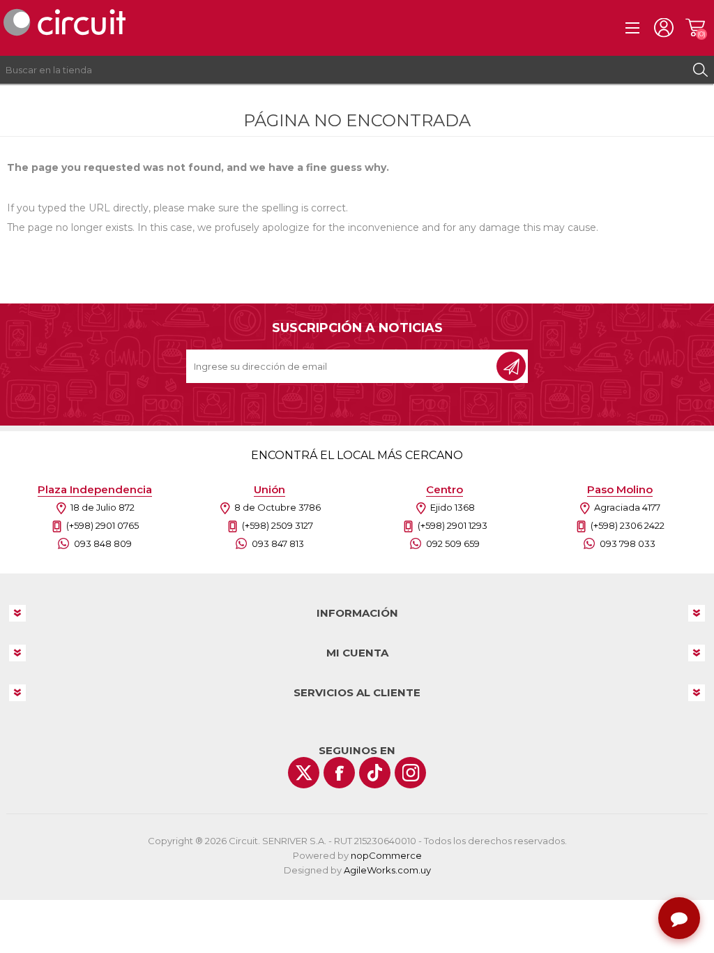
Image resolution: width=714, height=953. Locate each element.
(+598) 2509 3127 (277, 525)
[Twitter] (303, 772)
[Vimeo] (374, 772)
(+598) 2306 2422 (627, 525)
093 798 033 (627, 543)
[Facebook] (339, 772)
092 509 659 (453, 543)
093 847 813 (278, 543)
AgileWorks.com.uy (387, 870)
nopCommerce (386, 855)
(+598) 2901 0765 (102, 525)
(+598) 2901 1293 (452, 525)
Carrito (695, 28)
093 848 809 (103, 543)
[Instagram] (410, 772)
